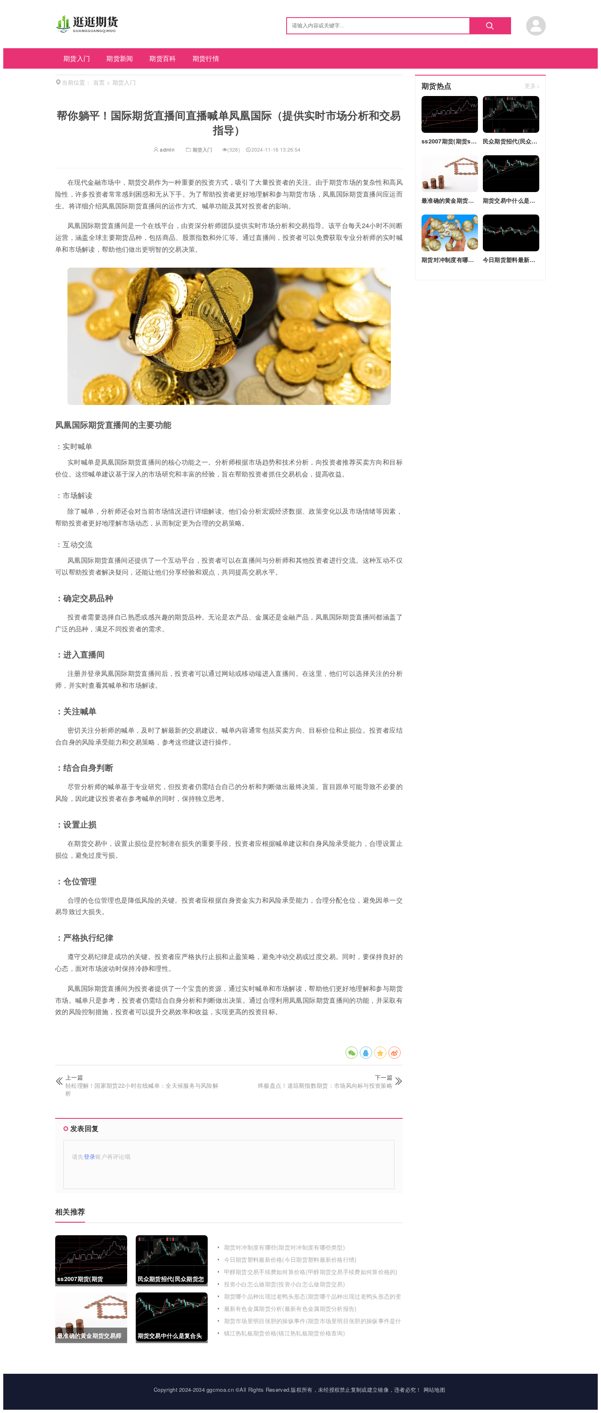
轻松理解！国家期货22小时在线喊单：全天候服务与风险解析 (141, 1089)
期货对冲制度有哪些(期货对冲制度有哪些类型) (284, 1247)
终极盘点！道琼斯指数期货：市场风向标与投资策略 (325, 1085)
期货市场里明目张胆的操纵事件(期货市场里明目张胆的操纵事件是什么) (312, 1325)
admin (167, 149)
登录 (90, 1156)
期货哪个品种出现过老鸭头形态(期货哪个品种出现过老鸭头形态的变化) (312, 1300)
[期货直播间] (88, 30)
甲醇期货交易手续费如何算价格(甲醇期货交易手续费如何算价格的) (311, 1272)
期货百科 (162, 58)
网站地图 (434, 1389)
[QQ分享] (366, 1052)
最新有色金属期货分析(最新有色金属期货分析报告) (290, 1308)
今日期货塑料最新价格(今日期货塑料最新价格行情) (290, 1259)
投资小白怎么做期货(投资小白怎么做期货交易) (284, 1284)
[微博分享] (394, 1052)
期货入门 (76, 58)
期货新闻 (119, 58)
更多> (532, 86)
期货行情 (206, 58)
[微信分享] (351, 1052)
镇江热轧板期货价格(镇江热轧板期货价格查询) (284, 1333)
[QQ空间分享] (380, 1052)
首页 (99, 82)
